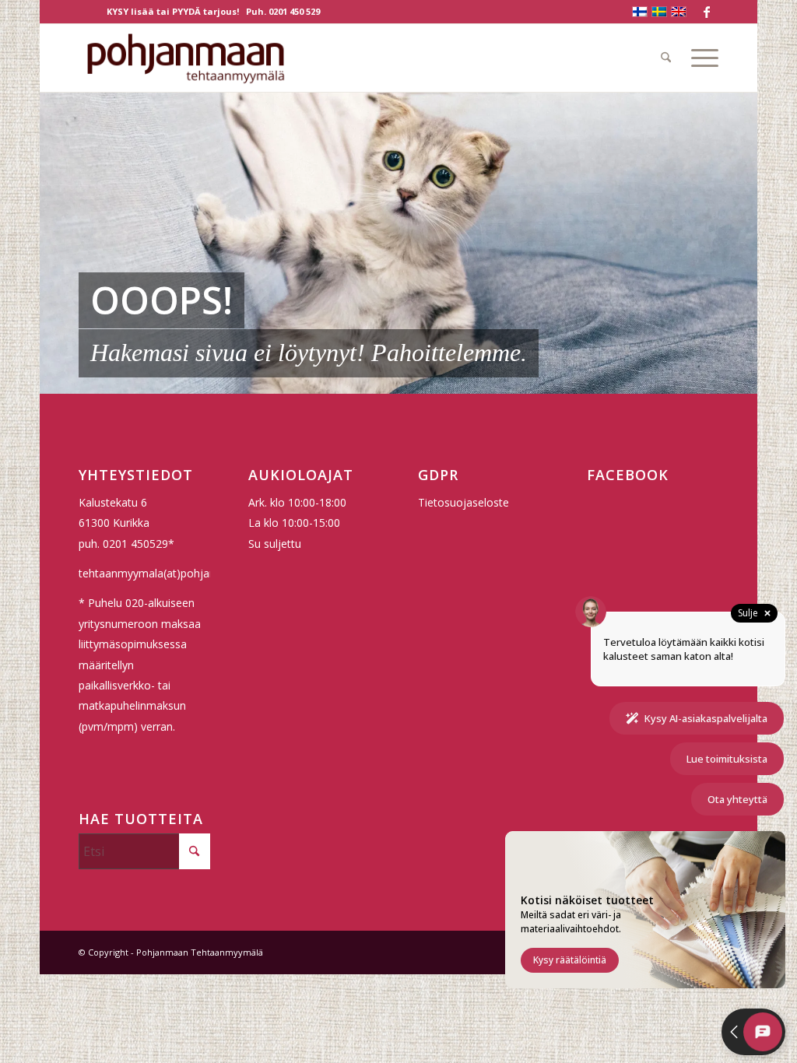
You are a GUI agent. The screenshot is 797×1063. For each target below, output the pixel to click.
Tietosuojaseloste (463, 502)
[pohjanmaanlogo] (186, 57)
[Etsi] (666, 57)
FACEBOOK (628, 474)
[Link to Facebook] (706, 11)
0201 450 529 (294, 11)
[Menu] (699, 57)
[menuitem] (666, 57)
